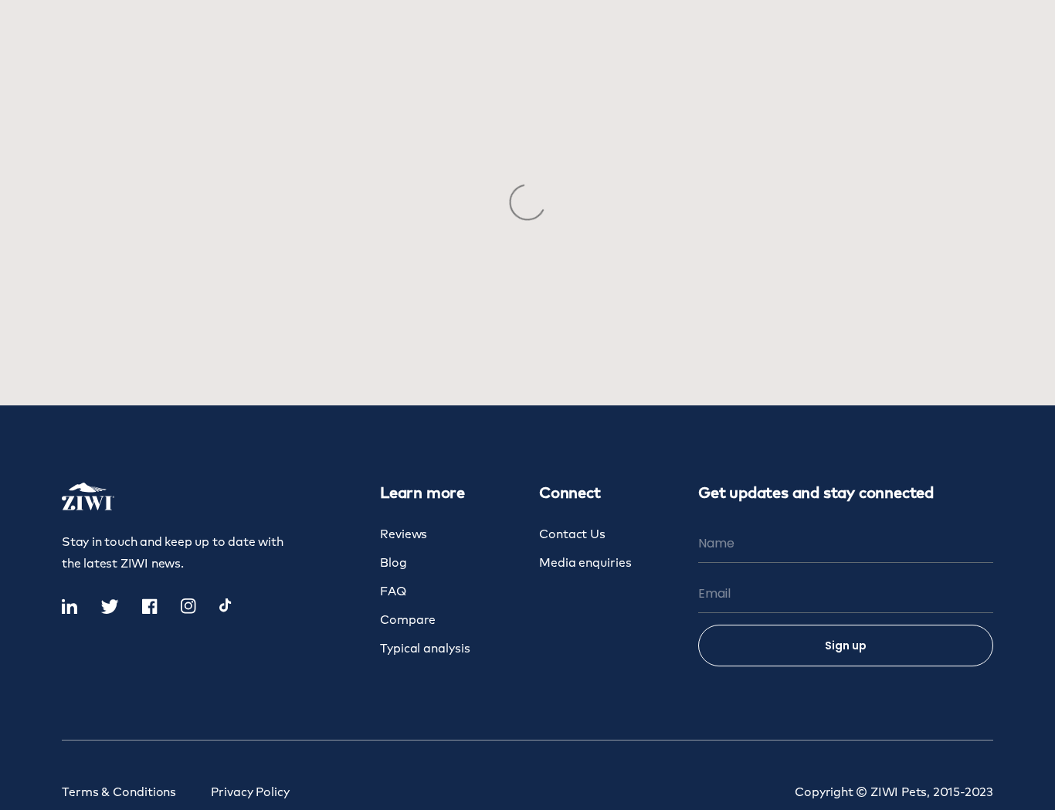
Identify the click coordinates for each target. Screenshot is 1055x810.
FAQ (393, 592)
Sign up (846, 645)
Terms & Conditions (119, 792)
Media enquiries (585, 563)
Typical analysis (425, 649)
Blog (393, 563)
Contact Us (572, 535)
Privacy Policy (250, 792)
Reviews (403, 535)
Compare (408, 620)
